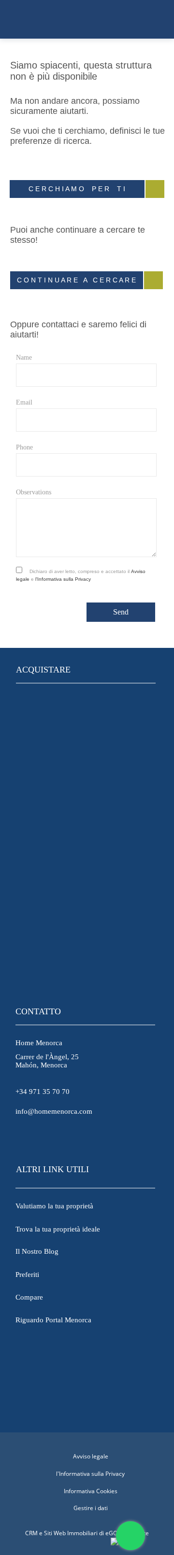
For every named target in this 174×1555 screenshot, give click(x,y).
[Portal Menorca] (85, 1389)
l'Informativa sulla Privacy (63, 579)
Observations (33, 492)
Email (24, 402)
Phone (24, 447)
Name (24, 357)
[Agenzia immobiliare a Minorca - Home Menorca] (87, 19)
